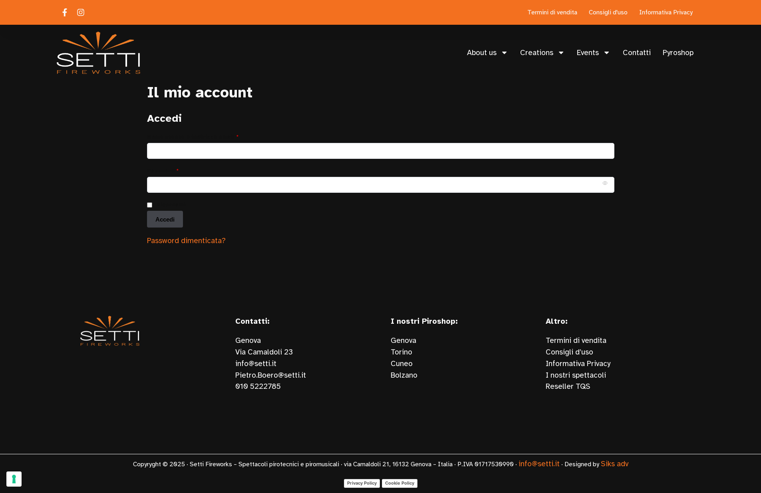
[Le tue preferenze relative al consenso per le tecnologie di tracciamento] (14, 479)
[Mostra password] (604, 183)
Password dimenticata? (186, 241)
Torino (401, 352)
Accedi (165, 219)
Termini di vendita (576, 340)
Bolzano (404, 375)
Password (176, 170)
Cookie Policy (399, 483)
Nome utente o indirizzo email (206, 136)
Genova (403, 340)
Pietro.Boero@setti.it (270, 375)
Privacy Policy (362, 483)
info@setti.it (255, 363)
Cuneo (402, 363)
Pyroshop (678, 52)
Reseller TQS (568, 386)
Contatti (637, 52)
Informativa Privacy (578, 363)
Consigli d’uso (569, 352)
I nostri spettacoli (576, 375)
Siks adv (614, 464)
